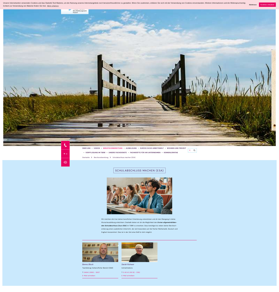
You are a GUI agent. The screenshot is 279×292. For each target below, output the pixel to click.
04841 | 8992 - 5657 (92, 272)
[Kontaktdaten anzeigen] (65, 145)
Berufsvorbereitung (112, 148)
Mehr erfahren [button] (53, 6)
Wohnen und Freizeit (176, 148)
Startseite (86, 157)
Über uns (86, 148)
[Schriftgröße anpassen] (65, 153)
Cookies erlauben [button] (267, 5)
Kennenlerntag (171, 152)
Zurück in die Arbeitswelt (152, 148)
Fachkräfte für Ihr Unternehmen (145, 152)
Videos (97, 148)
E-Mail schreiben (88, 276)
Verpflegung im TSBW (95, 152)
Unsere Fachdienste (118, 152)
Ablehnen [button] (253, 5)
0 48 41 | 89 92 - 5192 (131, 272)
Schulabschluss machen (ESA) (124, 157)
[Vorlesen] (65, 162)
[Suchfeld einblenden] (192, 150)
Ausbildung (131, 148)
